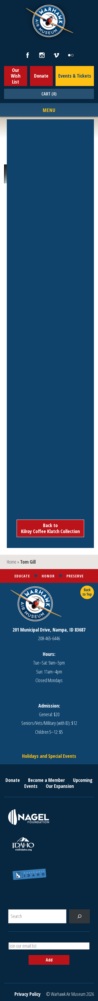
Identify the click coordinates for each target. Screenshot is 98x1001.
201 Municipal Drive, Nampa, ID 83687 (49, 629)
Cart (49, 94)
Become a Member (46, 780)
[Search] (79, 916)
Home (11, 562)
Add (49, 960)
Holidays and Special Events (49, 756)
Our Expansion (60, 786)
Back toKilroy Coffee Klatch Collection (50, 528)
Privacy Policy (27, 994)
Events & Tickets (74, 75)
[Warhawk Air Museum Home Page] (49, 36)
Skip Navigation (7, 1)
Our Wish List (15, 76)
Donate (41, 75)
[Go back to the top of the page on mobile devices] (87, 592)
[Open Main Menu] (49, 110)
